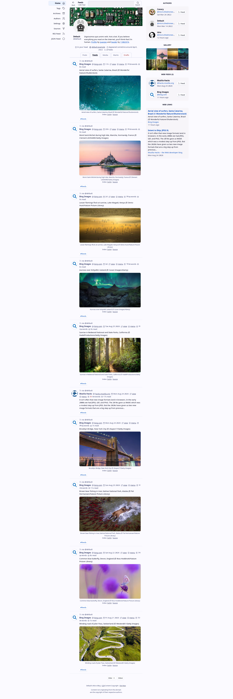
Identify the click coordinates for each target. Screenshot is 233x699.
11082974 (124, 42)
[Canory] (152, 12)
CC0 (103, 686)
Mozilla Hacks (85, 394)
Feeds (95, 55)
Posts (85, 55)
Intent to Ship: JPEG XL (158, 130)
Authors (167, 3)
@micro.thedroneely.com (168, 12)
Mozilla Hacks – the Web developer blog (165, 152)
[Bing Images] (152, 95)
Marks (116, 55)
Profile (94, 42)
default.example (98, 47)
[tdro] (152, 35)
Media (105, 55)
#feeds (83, 119)
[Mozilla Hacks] (152, 83)
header (114, 42)
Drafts (126, 55)
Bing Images (85, 64)
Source (115, 114)
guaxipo (103, 42)
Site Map (123, 686)
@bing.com (162, 94)
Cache (109, 114)
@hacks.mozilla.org (165, 83)
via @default (87, 61)
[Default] (152, 23)
